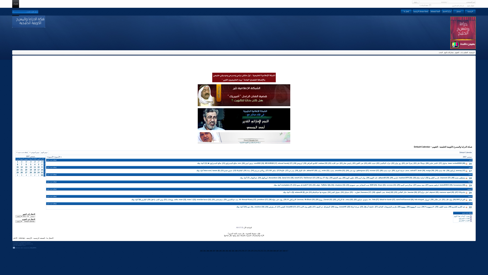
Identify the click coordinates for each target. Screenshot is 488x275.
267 (277, 251)
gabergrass (361, 170)
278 (242, 251)
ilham (380, 185)
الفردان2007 (460, 200)
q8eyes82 (382, 178)
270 (268, 251)
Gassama (364, 192)
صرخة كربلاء (355, 207)
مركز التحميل (447, 11)
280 (236, 251)
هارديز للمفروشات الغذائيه (387, 207)
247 (280, 251)
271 (265, 251)
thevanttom (273, 178)
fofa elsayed (419, 200)
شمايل (346, 192)
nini (239, 163)
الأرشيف (29, 238)
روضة (336, 207)
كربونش (299, 163)
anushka (338, 170)
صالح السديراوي (231, 163)
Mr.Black (308, 200)
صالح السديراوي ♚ (214, 163)
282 (230, 251)
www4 (296, 178)
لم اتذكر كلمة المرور (458, 5)
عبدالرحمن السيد (406, 185)
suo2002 (257, 163)
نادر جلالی (437, 200)
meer (181, 200)
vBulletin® (23, 242)
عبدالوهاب (253, 178)
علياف (318, 185)
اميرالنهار (264, 178)
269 (271, 251)
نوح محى (352, 170)
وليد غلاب (448, 200)
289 (211, 251)
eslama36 (298, 192)
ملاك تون (250, 207)
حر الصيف (319, 207)
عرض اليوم (44, 152)
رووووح (403, 207)
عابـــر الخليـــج (434, 178)
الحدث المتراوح (464, 218)
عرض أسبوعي (35, 152)
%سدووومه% (429, 207)
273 (258, 251)
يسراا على (409, 163)
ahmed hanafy (283, 163)
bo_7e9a (372, 200)
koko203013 (444, 185)
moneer (373, 170)
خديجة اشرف (400, 170)
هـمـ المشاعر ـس (362, 185)
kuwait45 (342, 207)
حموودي (352, 185)
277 (246, 251)
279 (239, 251)
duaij (388, 192)
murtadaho (285, 185)
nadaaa (321, 163)
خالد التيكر (302, 170)
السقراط (327, 207)
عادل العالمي (402, 192)
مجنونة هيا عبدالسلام (319, 192)
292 (201, 251)
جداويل (444, 163)
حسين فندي (228, 170)
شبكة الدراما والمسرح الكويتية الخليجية (456, 147)
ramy (348, 200)
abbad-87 (310, 170)
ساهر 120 (272, 170)
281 (233, 251)
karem (214, 170)
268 (274, 251)
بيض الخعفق (337, 178)
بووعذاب (170, 200)
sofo (176, 200)
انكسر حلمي (433, 163)
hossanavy (457, 185)
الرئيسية (470, 11)
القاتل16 (240, 170)
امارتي (395, 178)
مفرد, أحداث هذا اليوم (462, 216)
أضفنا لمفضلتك (435, 11)
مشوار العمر (335, 192)
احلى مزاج (425, 192)
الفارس (144, 200)
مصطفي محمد (460, 178)
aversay (459, 170)
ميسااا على (421, 163)
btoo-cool (207, 170)
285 (220, 251)
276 (249, 251)
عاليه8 (282, 170)
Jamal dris (286, 178)
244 (284, 251)
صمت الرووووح (415, 207)
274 (255, 251)
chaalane (338, 185)
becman (300, 200)
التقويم (457, 52)
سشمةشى (219, 200)
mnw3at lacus (202, 200)
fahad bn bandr (386, 200)
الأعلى (15, 238)
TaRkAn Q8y (326, 185)
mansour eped (445, 192)
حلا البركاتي (341, 200)
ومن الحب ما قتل (157, 200)
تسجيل (458, 11)
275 (252, 251)
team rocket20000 (455, 163)
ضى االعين (359, 163)
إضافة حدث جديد (23, 152)
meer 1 (189, 200)
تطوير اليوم (350, 178)
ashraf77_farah (416, 170)
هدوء (298, 185)
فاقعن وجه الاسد (306, 207)
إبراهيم (452, 170)
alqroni (432, 192)
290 (207, 251)
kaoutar (411, 192)
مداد (248, 170)
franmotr (443, 178)
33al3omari (307, 178)
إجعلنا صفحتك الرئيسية (421, 11)
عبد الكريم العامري (458, 207)
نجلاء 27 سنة (324, 178)
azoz (407, 170)
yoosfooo (260, 200)
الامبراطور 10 (291, 200)
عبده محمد (387, 170)
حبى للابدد (335, 163)
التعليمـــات (464, 52)
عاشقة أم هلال (369, 207)
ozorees (390, 185)
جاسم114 (461, 192)
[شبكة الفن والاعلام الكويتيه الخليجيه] (244, 106)
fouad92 (289, 207)
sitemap (22, 238)
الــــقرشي (272, 207)
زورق (321, 200)
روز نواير (398, 163)
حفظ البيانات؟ (424, 5)
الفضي (283, 207)
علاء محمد (442, 170)
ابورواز (427, 200)
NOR (371, 185)
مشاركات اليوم (449, 52)
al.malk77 (304, 185)
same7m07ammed (403, 200)
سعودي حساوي (362, 200)
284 (223, 251)
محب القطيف (380, 192)
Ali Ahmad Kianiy (246, 200)
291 (204, 251)
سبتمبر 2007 (30, 156)
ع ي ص (291, 170)
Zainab (326, 200)
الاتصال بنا (50, 238)
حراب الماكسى (385, 163)
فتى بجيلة (275, 200)
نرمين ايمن (249, 163)
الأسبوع (58, 157)
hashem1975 (404, 178)
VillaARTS (33, 248)
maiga (428, 170)
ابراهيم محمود (434, 185)
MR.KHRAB (269, 163)
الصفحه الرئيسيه (39, 238)
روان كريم (361, 178)
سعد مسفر (421, 185)
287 (214, 251)
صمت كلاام (372, 163)
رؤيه (281, 200)
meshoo (258, 207)
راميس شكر (347, 163)
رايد (319, 170)
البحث (441, 52)
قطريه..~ (356, 192)
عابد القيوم (374, 178)
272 (261, 251)
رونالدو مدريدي (259, 170)
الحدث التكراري (464, 221)
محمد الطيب (443, 207)
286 (217, 251)
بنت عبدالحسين (232, 200)
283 (226, 251)
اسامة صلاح (420, 178)
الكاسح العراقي (312, 163)
